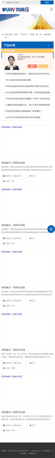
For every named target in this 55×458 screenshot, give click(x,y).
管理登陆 (32, 453)
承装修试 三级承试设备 (13, 163)
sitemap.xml (36, 451)
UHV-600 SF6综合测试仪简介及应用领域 (23, 117)
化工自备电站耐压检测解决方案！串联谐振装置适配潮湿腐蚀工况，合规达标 (29, 92)
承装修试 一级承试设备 (13, 287)
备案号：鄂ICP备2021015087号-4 (15, 451)
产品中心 (24, 34)
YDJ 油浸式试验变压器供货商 (18, 80)
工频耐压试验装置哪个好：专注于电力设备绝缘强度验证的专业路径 (29, 105)
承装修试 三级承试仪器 (13, 412)
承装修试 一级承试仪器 (13, 350)
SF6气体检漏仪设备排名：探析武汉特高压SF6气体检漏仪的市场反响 (29, 74)
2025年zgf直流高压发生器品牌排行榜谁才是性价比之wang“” (29, 86)
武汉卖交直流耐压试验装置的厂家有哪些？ (24, 111)
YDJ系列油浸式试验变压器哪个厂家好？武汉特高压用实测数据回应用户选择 (29, 99)
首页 (15, 34)
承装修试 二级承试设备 (13, 225)
